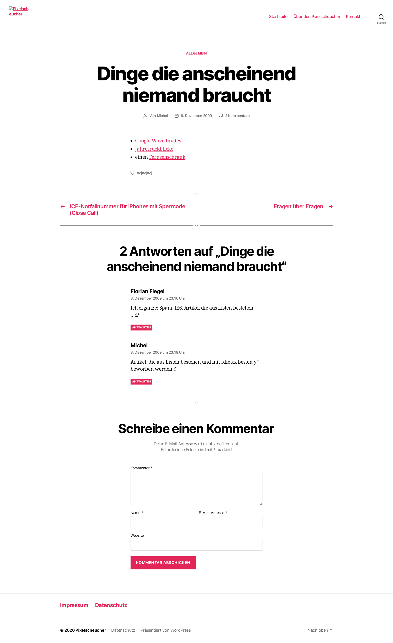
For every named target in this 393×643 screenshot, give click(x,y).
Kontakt (353, 16)
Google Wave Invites (158, 141)
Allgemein (196, 53)
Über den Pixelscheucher (316, 16)
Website (137, 535)
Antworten (141, 327)
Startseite (278, 16)
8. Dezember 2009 (196, 115)
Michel (162, 115)
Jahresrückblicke (154, 149)
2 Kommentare (237, 115)
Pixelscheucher (91, 630)
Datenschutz (111, 605)
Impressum (74, 605)
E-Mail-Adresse (213, 513)
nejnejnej (144, 173)
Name (137, 513)
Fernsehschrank (167, 157)
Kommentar (141, 468)
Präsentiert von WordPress (166, 630)
